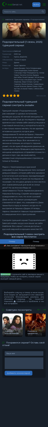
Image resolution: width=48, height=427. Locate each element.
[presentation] (39, 309)
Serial (15, 4)
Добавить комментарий (18, 373)
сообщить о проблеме (27, 301)
